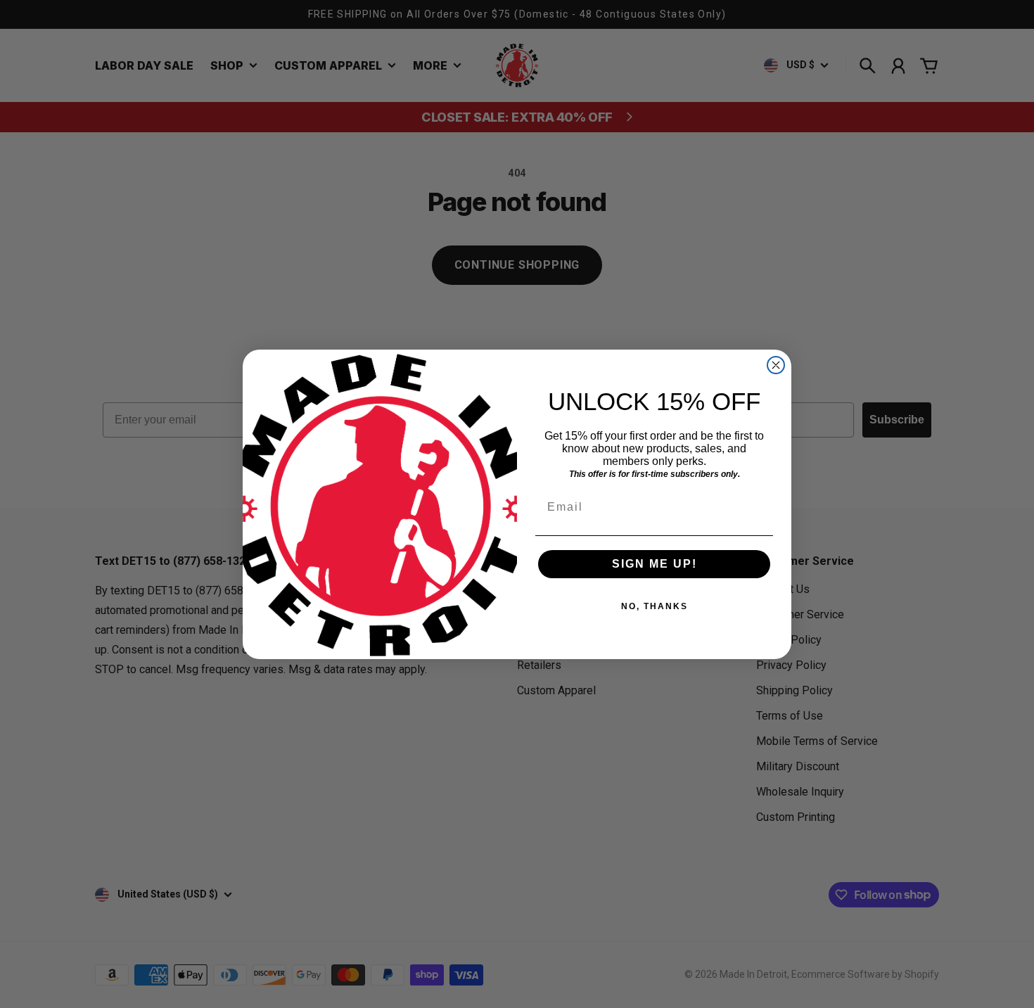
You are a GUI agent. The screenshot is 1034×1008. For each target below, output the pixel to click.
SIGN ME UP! (654, 564)
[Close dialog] (775, 365)
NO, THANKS (654, 606)
